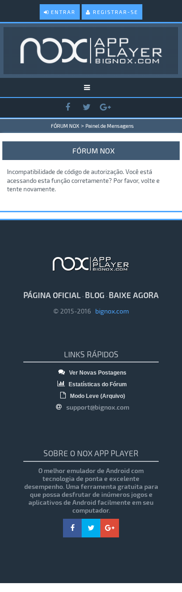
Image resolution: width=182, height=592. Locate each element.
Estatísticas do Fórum (97, 384)
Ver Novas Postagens (97, 372)
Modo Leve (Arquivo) (97, 396)
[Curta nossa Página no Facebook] (67, 107)
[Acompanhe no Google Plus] (105, 107)
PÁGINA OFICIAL (52, 294)
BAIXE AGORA (134, 294)
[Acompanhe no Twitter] (86, 107)
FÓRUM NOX (65, 126)
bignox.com (110, 311)
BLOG (95, 294)
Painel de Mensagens (109, 126)
